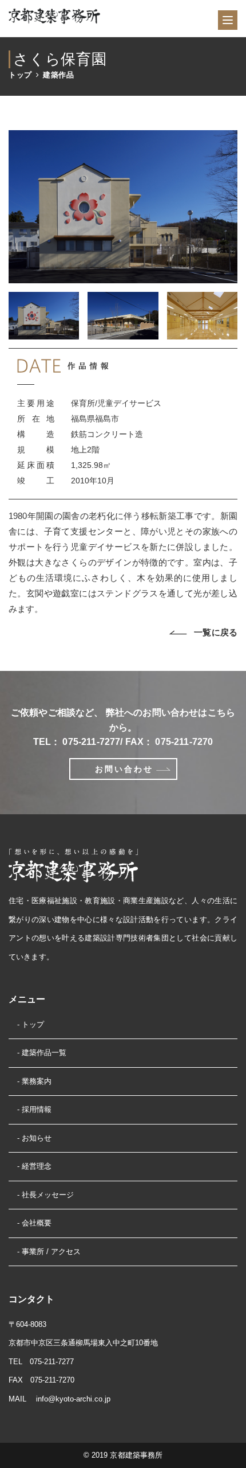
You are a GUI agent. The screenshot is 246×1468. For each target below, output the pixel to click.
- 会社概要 (34, 1223)
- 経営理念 (34, 1166)
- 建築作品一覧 (41, 1052)
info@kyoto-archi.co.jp (73, 1399)
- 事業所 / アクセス (49, 1251)
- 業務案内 (34, 1081)
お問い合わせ (124, 769)
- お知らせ (34, 1138)
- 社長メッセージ (45, 1194)
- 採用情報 (34, 1109)
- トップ (30, 1024)
